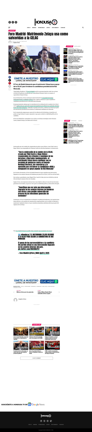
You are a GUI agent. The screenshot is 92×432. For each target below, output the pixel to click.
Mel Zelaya (45, 286)
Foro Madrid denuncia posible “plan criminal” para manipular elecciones (34, 231)
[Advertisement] (46, 9)
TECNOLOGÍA (63, 27)
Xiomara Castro (17, 287)
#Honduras (25, 234)
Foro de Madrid (31, 91)
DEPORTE (48, 27)
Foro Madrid (27, 286)
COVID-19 (28, 27)
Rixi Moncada (51, 286)
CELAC (22, 286)
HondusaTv (39, 286)
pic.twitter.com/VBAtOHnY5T (28, 249)
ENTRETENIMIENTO (55, 27)
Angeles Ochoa (16, 42)
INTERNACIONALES (41, 27)
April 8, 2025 (44, 253)
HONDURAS (34, 27)
